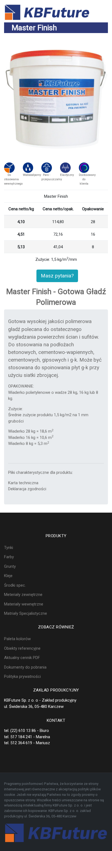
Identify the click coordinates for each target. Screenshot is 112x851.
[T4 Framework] (56, 833)
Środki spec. (15, 585)
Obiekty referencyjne (22, 648)
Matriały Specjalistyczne (25, 613)
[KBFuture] (47, 12)
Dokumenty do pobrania (25, 667)
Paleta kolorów (17, 638)
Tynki (8, 547)
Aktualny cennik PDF (22, 657)
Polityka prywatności (22, 676)
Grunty (10, 566)
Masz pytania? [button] (57, 276)
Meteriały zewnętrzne (23, 594)
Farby (9, 556)
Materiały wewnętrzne (23, 604)
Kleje (8, 575)
